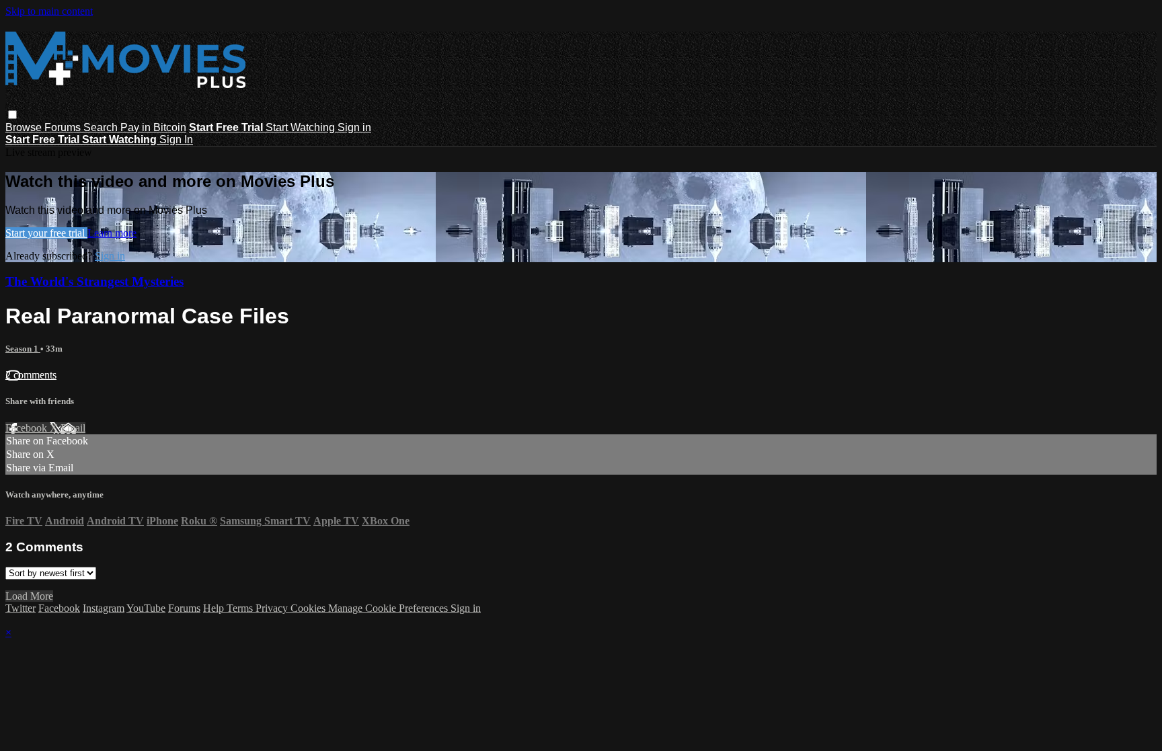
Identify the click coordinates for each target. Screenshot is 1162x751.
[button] (12, 114)
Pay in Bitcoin (153, 127)
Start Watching (302, 127)
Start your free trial (46, 233)
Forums (63, 127)
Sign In (176, 139)
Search (101, 127)
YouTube (145, 608)
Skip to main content (49, 11)
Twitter (20, 608)
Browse (24, 127)
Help (215, 608)
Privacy (273, 608)
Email (73, 428)
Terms (241, 608)
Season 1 (22, 349)
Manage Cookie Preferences (389, 608)
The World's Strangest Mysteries (94, 281)
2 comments (30, 375)
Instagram (103, 608)
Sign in (354, 127)
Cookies (309, 608)
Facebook (27, 428)
